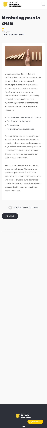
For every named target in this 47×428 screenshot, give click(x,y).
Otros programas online (13, 34)
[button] (43, 4)
